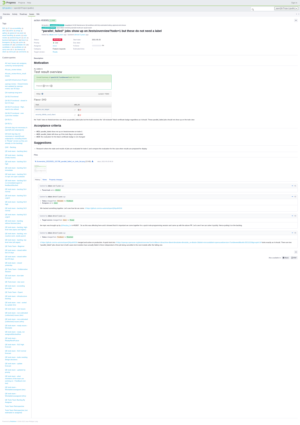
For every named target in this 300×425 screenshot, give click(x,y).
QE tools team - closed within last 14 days (16, 251)
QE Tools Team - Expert (14, 292)
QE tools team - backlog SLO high (16, 203)
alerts (11, 31)
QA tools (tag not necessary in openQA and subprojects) (16, 129)
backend (5, 40)
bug (14, 42)
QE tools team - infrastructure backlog (16, 297)
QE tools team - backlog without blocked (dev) (14, 222)
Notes (45, 180)
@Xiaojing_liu (66, 225)
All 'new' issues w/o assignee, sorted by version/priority (16, 64)
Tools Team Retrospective (14, 406)
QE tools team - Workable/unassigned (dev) (15, 388)
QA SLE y (8, 123)
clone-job (12, 52)
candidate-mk (20, 45)
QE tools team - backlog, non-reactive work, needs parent (16, 235)
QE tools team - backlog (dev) (16, 151)
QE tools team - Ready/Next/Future (12, 339)
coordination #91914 (48, 28)
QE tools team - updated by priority (15, 371)
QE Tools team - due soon (14, 282)
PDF (295, 258)
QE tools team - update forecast (13, 365)
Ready (55, 52)
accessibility (16, 28)
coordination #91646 (57, 25)
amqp (18, 31)
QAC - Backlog (10, 147)
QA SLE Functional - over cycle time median (14, 114)
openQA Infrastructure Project (16, 80)
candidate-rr (6, 47)
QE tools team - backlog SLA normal (15, 190)
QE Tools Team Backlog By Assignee (15, 401)
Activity (14, 14)
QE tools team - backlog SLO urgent (16, 216)
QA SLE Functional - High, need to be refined (14, 108)
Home (9, 2)
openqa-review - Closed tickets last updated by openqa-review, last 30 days (16, 86)
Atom (287, 258)
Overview (6, 14)
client (4, 52)
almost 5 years (79, 35)
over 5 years (58, 35)
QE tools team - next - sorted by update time (15, 304)
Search (253, 9)
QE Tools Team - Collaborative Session (16, 270)
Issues (31, 14)
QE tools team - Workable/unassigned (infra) (15, 395)
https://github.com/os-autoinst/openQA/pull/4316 (104, 208)
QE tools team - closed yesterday (13, 264)
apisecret (13, 33)
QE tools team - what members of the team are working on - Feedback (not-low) (15, 379)
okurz (51, 35)
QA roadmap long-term (13, 92)
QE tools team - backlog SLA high (15, 163)
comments (22, 52)
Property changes (55, 180)
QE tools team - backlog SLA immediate (15, 169)
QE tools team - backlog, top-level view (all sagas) (16, 241)
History (37, 180)
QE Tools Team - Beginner (14, 246)
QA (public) (7, 8)
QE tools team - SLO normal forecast (15, 352)
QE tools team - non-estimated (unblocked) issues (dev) (16, 314)
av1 (25, 38)
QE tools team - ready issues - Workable (16, 327)
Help (29, 3)
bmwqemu (6, 42)
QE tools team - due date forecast (14, 277)
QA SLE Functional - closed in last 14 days (16, 102)
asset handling (7, 35)
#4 (295, 233)
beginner (14, 40)
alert (4, 31)
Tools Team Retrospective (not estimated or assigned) (16, 411)
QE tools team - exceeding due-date (15, 287)
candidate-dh (7, 45)
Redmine (13, 421)
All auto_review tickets (13, 70)
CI (8, 28)
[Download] (92, 161)
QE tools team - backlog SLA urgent (15, 197)
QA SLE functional (11, 96)
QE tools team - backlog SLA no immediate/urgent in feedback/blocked (15, 183)
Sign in (294, 3)
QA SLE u (8, 119)
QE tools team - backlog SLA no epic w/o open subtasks (15, 175)
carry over (6, 49)
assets (18, 35)
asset (21, 33)
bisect (23, 40)
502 (3, 28)
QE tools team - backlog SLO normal (16, 209)
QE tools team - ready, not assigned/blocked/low (14, 333)
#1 (295, 186)
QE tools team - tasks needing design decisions (16, 358)
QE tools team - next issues (15, 309)
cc (13, 49)
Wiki (37, 14)
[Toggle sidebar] (1, 18)
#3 (295, 216)
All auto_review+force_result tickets (15, 75)
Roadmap (23, 14)
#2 (295, 197)
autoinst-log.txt (15, 38)
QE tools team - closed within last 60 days (16, 258)
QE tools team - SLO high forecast (14, 346)
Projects (21, 3)
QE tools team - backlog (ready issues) (14, 156)
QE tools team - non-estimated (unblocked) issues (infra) (16, 320)
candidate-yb (19, 47)
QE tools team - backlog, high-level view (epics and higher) (16, 228)
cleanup (20, 49)
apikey (4, 33)
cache (20, 42)
